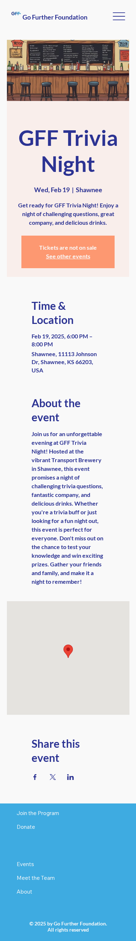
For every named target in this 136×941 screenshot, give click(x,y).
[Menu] (118, 16)
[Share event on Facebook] (35, 777)
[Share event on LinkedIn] (70, 777)
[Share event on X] (52, 777)
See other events (68, 256)
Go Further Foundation (54, 17)
